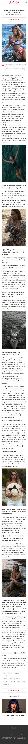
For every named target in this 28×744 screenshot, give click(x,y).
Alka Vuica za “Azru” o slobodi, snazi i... (14, 715)
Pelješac (12, 678)
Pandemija (5, 678)
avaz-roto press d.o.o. (17, 737)
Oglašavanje (17, 734)
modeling (10, 676)
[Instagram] (16, 728)
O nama (23, 734)
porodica (18, 678)
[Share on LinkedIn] (13, 19)
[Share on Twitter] (10, 19)
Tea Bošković (6, 684)
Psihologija (12, 681)
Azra (4, 673)
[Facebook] (12, 728)
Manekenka (17, 673)
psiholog (5, 681)
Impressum (6, 734)
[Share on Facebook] (8, 19)
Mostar (17, 676)
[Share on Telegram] (16, 19)
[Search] (23, 2)
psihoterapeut (21, 681)
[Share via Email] (18, 19)
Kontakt (12, 734)
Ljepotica (10, 673)
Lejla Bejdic (11, 14)
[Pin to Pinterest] (11, 19)
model (4, 676)
